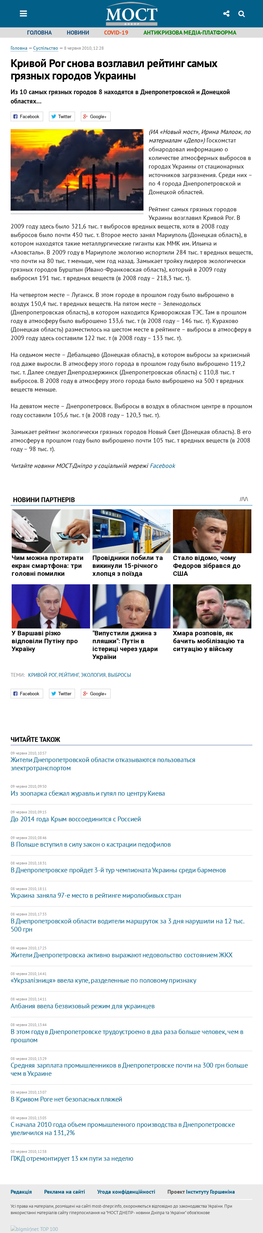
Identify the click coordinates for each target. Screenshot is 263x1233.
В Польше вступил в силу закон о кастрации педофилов (91, 844)
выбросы (119, 675)
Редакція (21, 1191)
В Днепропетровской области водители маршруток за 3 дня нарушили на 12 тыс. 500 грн (127, 925)
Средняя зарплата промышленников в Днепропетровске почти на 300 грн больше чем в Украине (129, 1069)
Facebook (162, 466)
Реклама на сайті (64, 1191)
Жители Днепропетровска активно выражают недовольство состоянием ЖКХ (122, 954)
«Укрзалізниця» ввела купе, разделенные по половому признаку (103, 980)
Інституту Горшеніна (210, 1191)
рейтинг (69, 675)
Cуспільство (45, 48)
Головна (39, 32)
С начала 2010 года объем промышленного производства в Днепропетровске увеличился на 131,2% (123, 1128)
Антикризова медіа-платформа (189, 32)
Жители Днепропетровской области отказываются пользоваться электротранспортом (103, 763)
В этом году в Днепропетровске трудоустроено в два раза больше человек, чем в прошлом (127, 1035)
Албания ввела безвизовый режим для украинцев (82, 1005)
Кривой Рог (42, 675)
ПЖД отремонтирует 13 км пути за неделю (72, 1158)
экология (93, 675)
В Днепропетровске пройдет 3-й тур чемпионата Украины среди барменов (118, 869)
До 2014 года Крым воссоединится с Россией (76, 818)
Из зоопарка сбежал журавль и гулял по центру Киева (88, 793)
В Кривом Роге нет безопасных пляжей (66, 1099)
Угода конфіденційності (126, 1191)
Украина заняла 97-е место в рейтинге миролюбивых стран (96, 895)
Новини (78, 32)
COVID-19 (116, 32)
